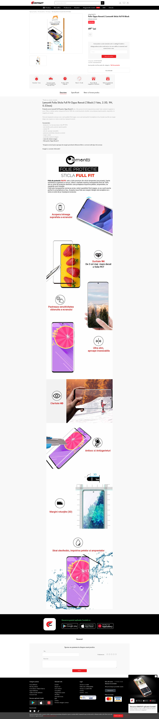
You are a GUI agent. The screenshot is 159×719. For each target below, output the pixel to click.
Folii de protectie (41, 11)
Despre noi (57, 686)
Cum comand (58, 688)
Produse (48, 8)
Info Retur (57, 694)
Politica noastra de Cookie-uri (49, 716)
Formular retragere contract (62, 702)
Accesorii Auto (33, 694)
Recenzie (46, 659)
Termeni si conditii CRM (86, 688)
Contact (57, 684)
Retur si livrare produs (91, 92)
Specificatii (75, 92)
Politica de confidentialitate (86, 686)
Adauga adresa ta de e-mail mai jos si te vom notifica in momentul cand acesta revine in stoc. (109, 47)
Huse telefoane (33, 684)
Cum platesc (58, 690)
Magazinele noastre (91, 8)
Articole (111, 8)
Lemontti (92, 14)
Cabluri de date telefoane (35, 692)
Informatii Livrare (59, 696)
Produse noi (67, 8)
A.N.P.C (82, 690)
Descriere (63, 92)
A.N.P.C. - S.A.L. (84, 692)
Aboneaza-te (110, 690)
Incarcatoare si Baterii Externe (37, 688)
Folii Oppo (48, 11)
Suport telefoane (33, 690)
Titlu (44, 651)
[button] (120, 3)
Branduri (77, 8)
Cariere (57, 700)
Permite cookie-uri (118, 715)
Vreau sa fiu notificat (109, 56)
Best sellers (57, 8)
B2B (104, 8)
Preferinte (126, 715)
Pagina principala (32, 11)
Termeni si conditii (84, 684)
